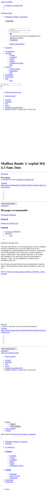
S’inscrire (8, 48)
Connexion (13, 40)
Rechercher (13, 71)
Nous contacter (10, 428)
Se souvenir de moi (16, 36)
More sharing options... (9, 203)
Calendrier (13, 57)
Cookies (8, 430)
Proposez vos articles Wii (25, 179)
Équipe (12, 61)
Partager (4, 183)
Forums (12, 55)
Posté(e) (9, 223)
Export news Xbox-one (13, 92)
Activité (8, 67)
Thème (7, 422)
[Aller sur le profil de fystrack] (4, 174)
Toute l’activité (15, 69)
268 (11, 236)
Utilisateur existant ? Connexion (16, 17)
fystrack (7, 177)
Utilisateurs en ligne (16, 63)
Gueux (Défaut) (15, 426)
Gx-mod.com (9, 51)
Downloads (9, 77)
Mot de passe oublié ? (17, 44)
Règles (12, 59)
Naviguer (8, 53)
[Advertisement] (23, 135)
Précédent (13, 456)
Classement (9, 75)
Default (12, 424)
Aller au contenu (6, 2)
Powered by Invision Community (24, 434)
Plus (11, 65)
